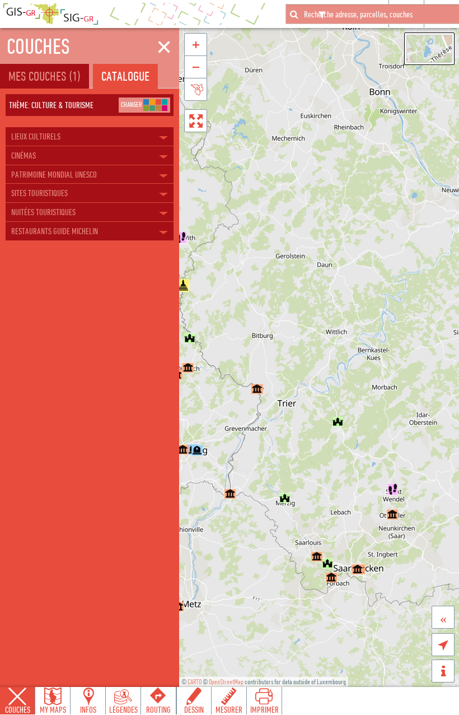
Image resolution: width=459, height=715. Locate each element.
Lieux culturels (35, 136)
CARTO (195, 681)
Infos (88, 709)
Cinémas (23, 155)
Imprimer (264, 709)
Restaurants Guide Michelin (54, 231)
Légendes (123, 709)
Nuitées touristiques (43, 212)
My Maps (53, 709)
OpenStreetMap (226, 681)
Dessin (194, 709)
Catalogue (125, 75)
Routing (158, 709)
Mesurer (229, 709)
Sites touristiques (39, 193)
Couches (17, 709)
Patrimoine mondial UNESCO (54, 174)
